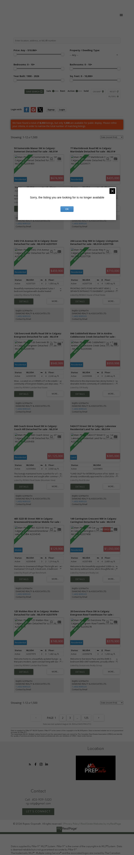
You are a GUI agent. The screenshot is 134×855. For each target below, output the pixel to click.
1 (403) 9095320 (23, 223)
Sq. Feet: (81, 76)
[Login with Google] (33, 111)
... (77, 718)
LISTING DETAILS (23, 301)
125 (86, 718)
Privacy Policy (71, 824)
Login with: (16, 109)
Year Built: (26, 76)
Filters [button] (112, 96)
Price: (25, 50)
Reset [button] (113, 91)
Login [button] (62, 109)
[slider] (15, 54)
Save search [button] (33, 91)
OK (67, 209)
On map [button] (97, 91)
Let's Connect (38, 811)
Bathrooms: (81, 64)
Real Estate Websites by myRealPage (101, 824)
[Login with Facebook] (26, 111)
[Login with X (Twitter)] (40, 111)
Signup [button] (51, 109)
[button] (29, 764)
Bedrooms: (24, 64)
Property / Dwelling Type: (85, 50)
